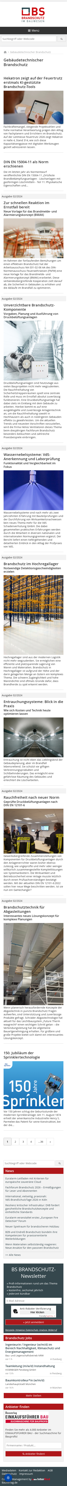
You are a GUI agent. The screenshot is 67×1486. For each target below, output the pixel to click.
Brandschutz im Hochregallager (31, 563)
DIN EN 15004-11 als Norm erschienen (26, 164)
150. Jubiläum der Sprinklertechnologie (22, 1055)
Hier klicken (37, 1312)
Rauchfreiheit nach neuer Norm (31, 797)
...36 (40, 1141)
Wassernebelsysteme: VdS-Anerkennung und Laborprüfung (32, 456)
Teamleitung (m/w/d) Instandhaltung (30, 1366)
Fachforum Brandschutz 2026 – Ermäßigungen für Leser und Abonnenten (33, 1189)
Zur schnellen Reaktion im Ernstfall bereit (26, 204)
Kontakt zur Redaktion (32, 1470)
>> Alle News (13, 1255)
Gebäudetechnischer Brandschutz (30, 52)
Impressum (26, 1473)
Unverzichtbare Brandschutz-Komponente (29, 307)
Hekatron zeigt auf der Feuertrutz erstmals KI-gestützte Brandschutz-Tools (33, 82)
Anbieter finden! (35, 1453)
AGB (50, 1470)
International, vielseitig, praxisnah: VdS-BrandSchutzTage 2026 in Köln (26, 1198)
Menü (35, 30)
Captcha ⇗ (47, 1316)
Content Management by (17, 1479)
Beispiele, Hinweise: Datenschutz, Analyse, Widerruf (31, 1330)
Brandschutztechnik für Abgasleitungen (24, 909)
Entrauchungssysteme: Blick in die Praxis (33, 703)
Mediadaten (9, 1470)
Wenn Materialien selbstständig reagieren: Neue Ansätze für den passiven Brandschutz (32, 1246)
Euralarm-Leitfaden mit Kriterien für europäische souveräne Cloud (27, 1180)
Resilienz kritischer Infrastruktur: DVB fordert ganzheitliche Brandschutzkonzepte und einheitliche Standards (32, 1209)
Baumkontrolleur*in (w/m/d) (24, 1380)
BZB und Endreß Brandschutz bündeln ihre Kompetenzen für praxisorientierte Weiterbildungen (31, 1235)
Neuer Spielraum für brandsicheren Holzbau (32, 1226)
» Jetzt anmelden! (33, 1322)
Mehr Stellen (33, 1395)
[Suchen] (61, 39)
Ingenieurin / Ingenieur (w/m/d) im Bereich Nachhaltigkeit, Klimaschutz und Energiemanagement (32, 1348)
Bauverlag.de (10, 1482)
